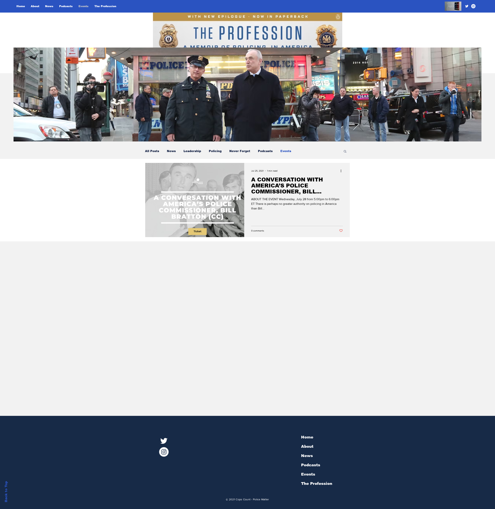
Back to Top (6, 491)
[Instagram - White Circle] (473, 6)
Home (307, 437)
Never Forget (239, 151)
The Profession (316, 483)
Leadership (192, 151)
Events (285, 151)
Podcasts (265, 151)
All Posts (152, 151)
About (307, 446)
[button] (345, 152)
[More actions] (342, 171)
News (171, 151)
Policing (215, 151)
